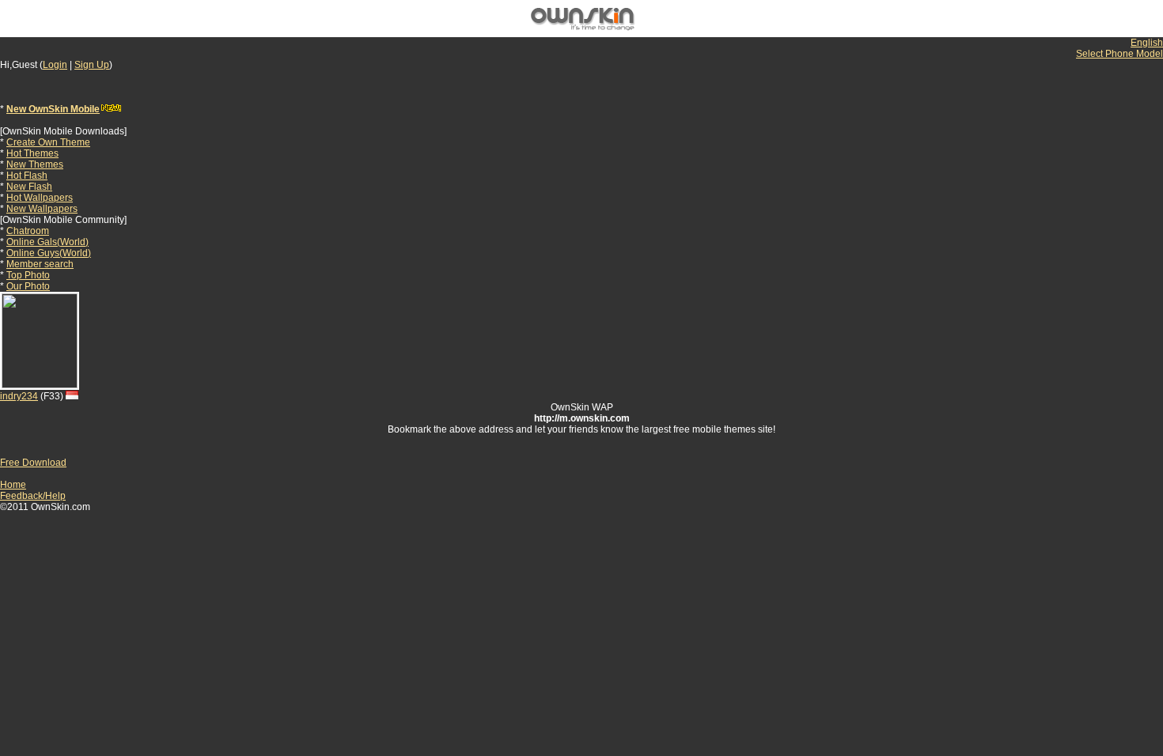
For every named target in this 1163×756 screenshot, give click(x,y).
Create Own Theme (48, 142)
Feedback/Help (33, 495)
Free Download (33, 462)
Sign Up (91, 64)
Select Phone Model (1119, 53)
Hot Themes (32, 153)
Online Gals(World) (47, 242)
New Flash (29, 186)
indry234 (19, 396)
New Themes (34, 164)
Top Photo (28, 275)
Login (55, 64)
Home (13, 484)
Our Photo (28, 286)
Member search (40, 264)
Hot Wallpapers (39, 197)
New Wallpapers (42, 208)
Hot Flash (26, 175)
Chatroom (27, 230)
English (1147, 42)
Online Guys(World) (48, 253)
